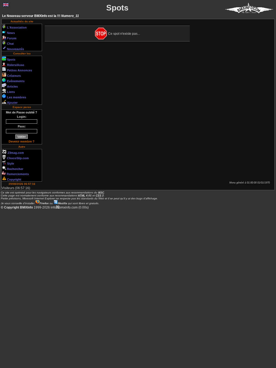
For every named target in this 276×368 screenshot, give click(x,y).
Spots (10, 59)
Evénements (15, 81)
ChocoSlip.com (17, 158)
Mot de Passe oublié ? (21, 112)
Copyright (13, 179)
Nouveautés (15, 49)
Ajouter (12, 102)
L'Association (16, 27)
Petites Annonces (19, 70)
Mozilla (62, 203)
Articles (12, 86)
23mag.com (15, 152)
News (10, 32)
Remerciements (17, 174)
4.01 (85, 195)
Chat (10, 43)
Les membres (16, 97)
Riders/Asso (15, 65)
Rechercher (14, 169)
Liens (10, 91)
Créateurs (13, 75)
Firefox (44, 203)
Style (10, 163)
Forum (11, 38)
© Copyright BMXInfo (17, 207)
